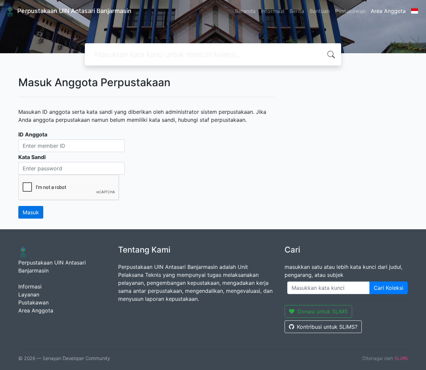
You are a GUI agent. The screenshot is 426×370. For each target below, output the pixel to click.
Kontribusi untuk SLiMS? (327, 326)
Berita (297, 11)
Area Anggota (388, 11)
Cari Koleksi (388, 287)
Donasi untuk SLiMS (323, 311)
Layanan (28, 294)
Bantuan (320, 11)
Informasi (272, 11)
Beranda (245, 11)
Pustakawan (350, 11)
